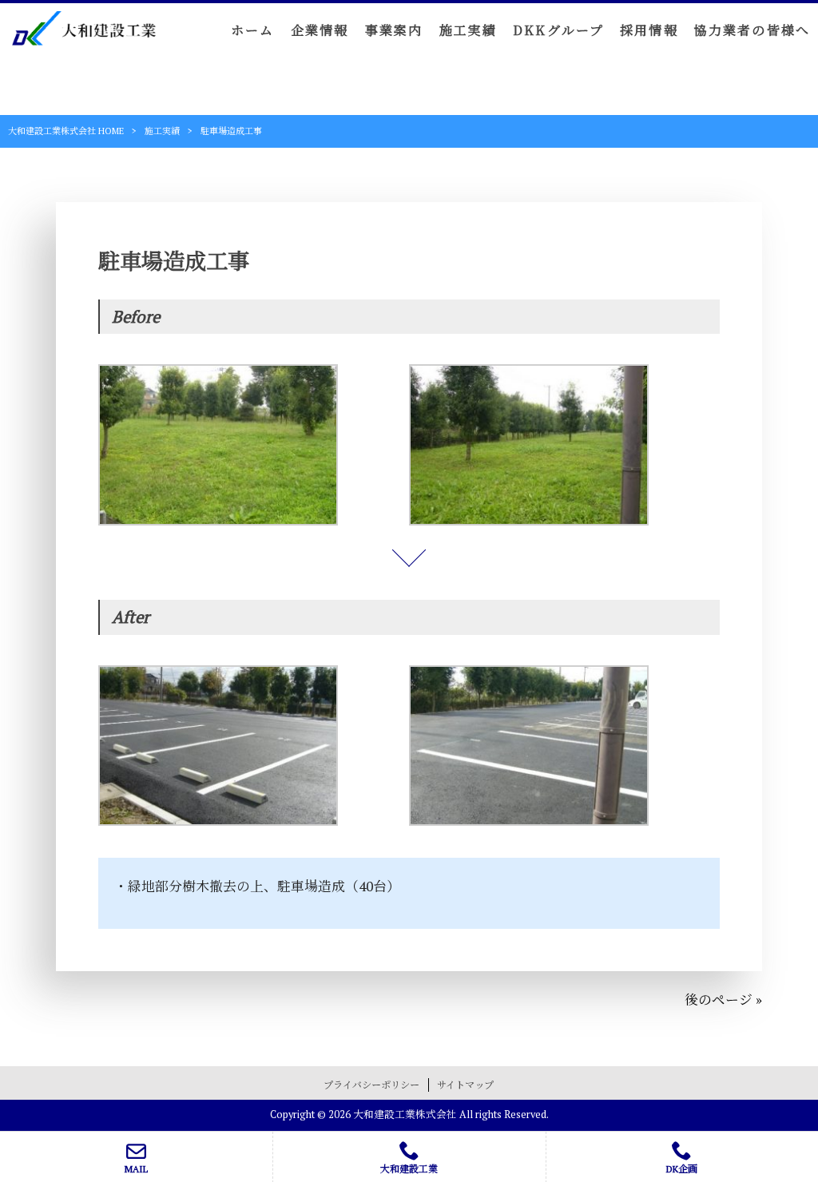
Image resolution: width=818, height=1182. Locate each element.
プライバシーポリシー (371, 1085)
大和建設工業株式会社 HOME (66, 131)
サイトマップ (465, 1085)
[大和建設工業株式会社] (84, 34)
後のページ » (723, 1000)
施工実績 (162, 131)
